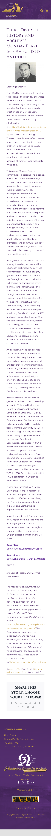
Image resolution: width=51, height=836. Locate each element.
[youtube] (33, 782)
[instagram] (28, 782)
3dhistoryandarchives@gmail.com (27, 662)
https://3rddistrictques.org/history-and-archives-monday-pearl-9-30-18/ (27, 131)
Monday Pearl (20, 672)
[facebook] (18, 782)
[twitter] (23, 782)
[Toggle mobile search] (41, 10)
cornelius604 (14, 669)
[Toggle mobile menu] (47, 10)
